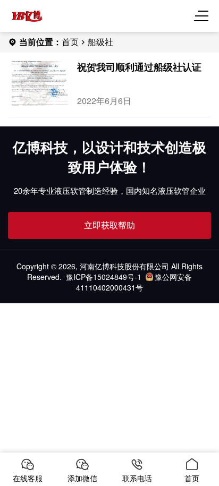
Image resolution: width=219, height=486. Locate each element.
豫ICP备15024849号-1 (103, 276)
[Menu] (203, 16)
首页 (70, 42)
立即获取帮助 (109, 225)
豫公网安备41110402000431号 (134, 282)
